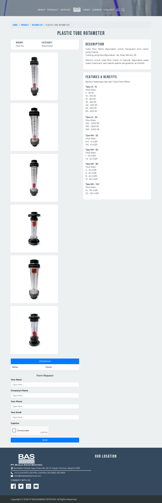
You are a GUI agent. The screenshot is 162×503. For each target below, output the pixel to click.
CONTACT (109, 10)
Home (15, 25)
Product (25, 25)
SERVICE (65, 10)
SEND (45, 440)
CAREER (97, 10)
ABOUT (41, 10)
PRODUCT (52, 10)
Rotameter (37, 25)
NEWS (86, 10)
